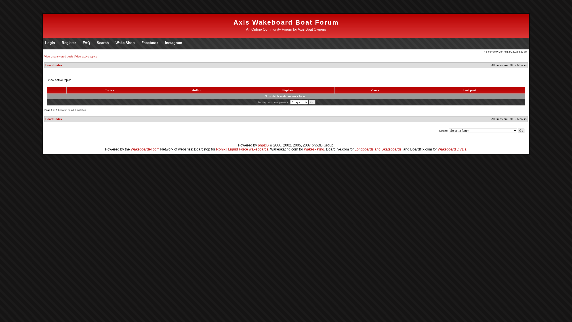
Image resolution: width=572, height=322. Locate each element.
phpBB (263, 145)
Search (103, 43)
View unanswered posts (58, 56)
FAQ (86, 43)
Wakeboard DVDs (452, 149)
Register (69, 43)
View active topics (86, 56)
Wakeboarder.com (145, 149)
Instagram (173, 43)
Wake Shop (125, 43)
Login (50, 43)
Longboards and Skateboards (378, 149)
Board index (53, 65)
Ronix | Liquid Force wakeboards (242, 149)
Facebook (149, 43)
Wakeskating (314, 149)
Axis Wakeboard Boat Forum (286, 22)
